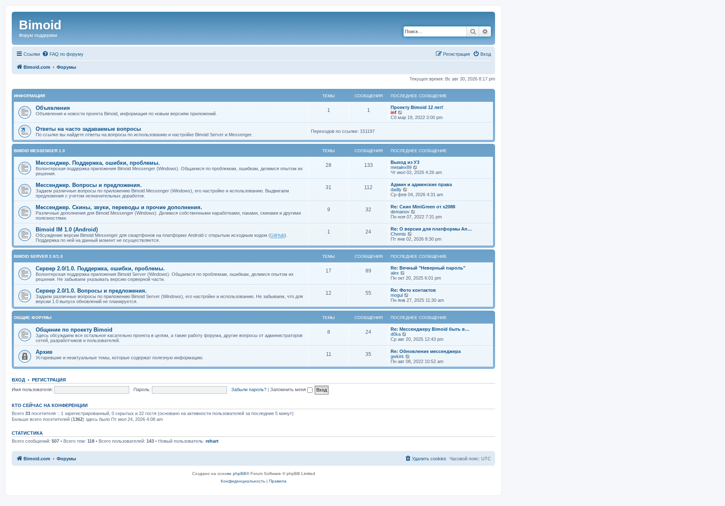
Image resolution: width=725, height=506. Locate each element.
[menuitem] (62, 54)
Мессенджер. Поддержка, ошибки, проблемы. (98, 163)
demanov (400, 211)
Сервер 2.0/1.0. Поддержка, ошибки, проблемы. (100, 268)
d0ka (396, 334)
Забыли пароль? (248, 389)
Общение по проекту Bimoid (74, 330)
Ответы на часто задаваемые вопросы (88, 129)
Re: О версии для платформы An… (431, 228)
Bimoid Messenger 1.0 (39, 150)
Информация (29, 95)
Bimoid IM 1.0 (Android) (67, 229)
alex (395, 272)
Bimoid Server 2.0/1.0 (38, 256)
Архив (44, 352)
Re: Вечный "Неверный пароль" (428, 267)
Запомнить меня (288, 389)
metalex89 (401, 167)
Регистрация (49, 379)
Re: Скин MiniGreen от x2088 (423, 206)
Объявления (53, 108)
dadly (396, 189)
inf (393, 112)
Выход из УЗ (405, 162)
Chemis (398, 233)
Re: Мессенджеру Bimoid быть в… (430, 329)
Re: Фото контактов (413, 290)
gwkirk (397, 356)
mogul (397, 295)
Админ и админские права (421, 184)
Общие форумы (33, 317)
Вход (18, 379)
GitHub (277, 235)
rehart (212, 441)
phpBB (239, 473)
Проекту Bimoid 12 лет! (417, 107)
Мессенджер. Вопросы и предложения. (89, 185)
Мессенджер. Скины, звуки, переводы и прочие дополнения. (119, 207)
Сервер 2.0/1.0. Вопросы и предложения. (91, 291)
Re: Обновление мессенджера (426, 351)
